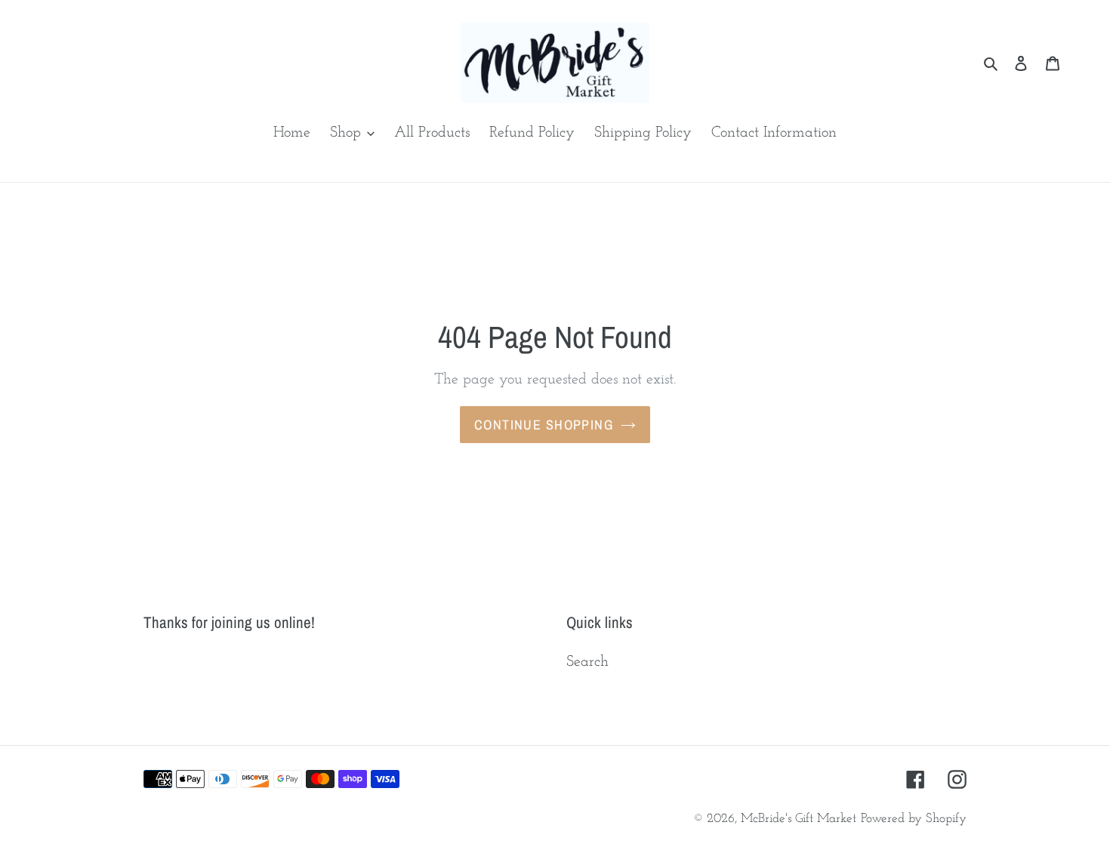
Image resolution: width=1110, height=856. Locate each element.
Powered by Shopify (914, 818)
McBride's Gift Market (798, 818)
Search (587, 662)
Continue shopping (543, 424)
